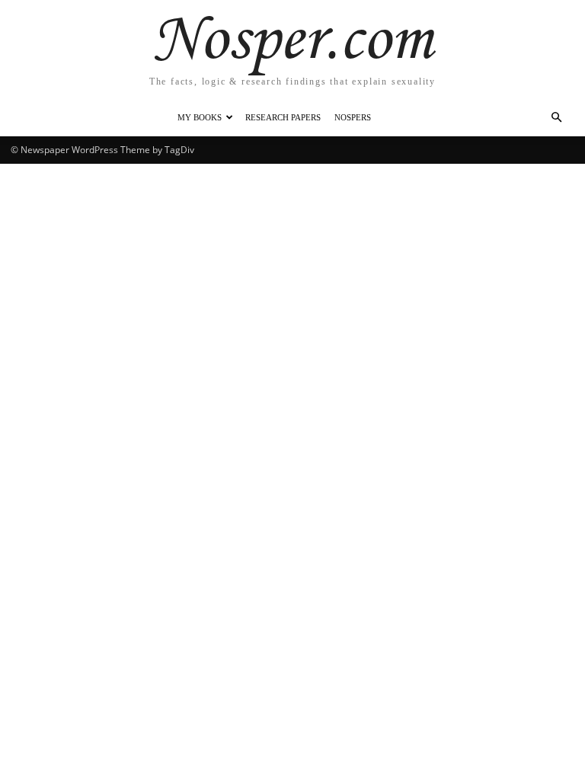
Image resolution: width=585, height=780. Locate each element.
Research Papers (283, 117)
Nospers (352, 117)
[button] (556, 117)
